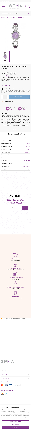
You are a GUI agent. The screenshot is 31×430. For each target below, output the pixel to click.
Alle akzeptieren (16, 427)
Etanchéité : (4, 160)
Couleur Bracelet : (6, 143)
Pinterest (14, 73)
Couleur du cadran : (6, 146)
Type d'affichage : (6, 166)
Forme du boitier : (6, 155)
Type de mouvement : (7, 163)
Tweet (10, 73)
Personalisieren (15, 424)
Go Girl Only (5, 76)
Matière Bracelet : (6, 140)
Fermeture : (4, 157)
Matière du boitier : (6, 149)
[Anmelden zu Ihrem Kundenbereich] (25, 7)
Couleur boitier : (5, 152)
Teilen (7, 73)
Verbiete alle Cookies (15, 421)
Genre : (3, 138)
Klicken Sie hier (12, 320)
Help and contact (5, 1)
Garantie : (4, 169)
